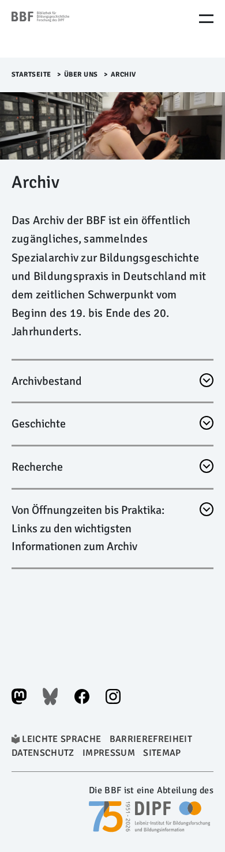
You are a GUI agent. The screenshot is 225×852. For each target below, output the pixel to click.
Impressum (108, 753)
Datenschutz (43, 753)
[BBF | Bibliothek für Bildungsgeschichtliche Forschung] (61, 29)
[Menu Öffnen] (206, 19)
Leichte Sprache (61, 739)
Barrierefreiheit (151, 739)
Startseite (31, 74)
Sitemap (162, 753)
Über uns (81, 74)
